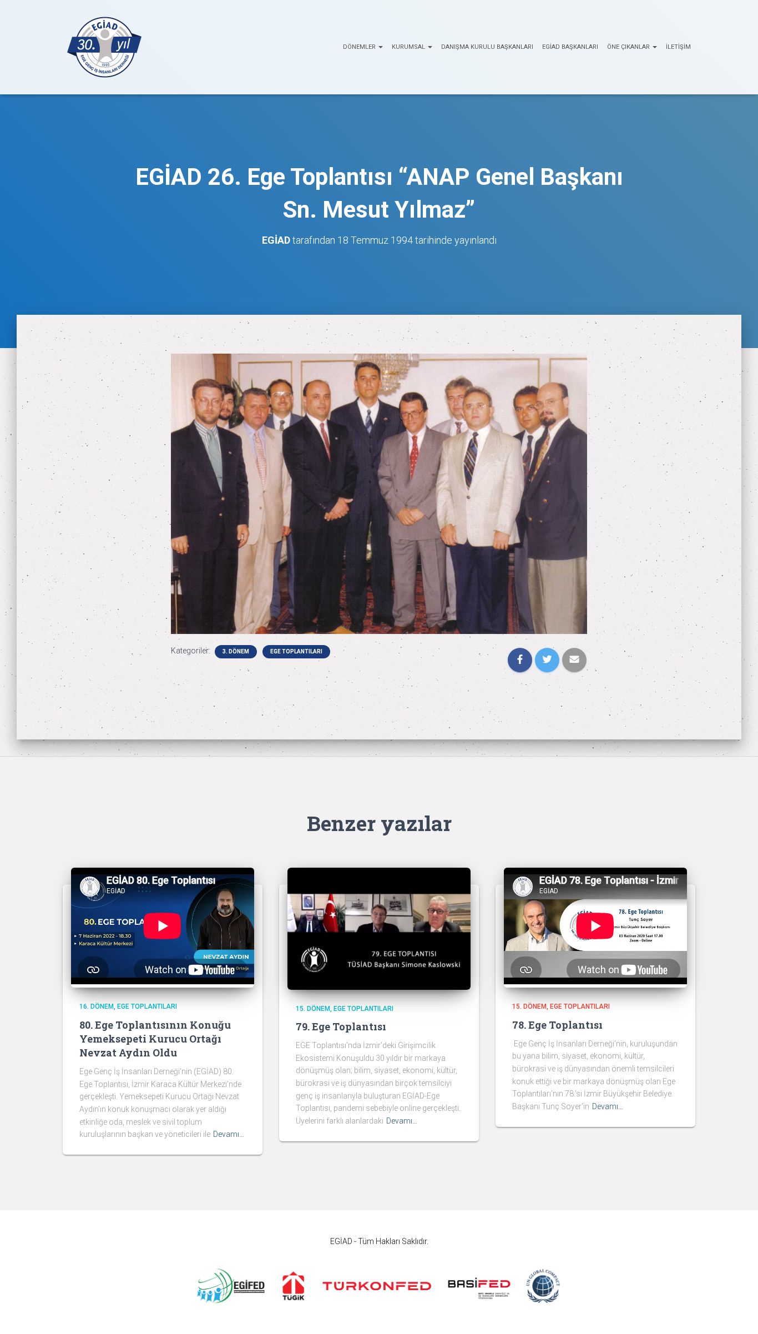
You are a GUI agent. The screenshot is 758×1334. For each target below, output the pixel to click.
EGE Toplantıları (296, 651)
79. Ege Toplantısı (341, 1026)
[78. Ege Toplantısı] (595, 981)
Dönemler (360, 47)
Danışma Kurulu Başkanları (487, 47)
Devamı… (228, 1134)
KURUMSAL (409, 47)
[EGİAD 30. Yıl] (104, 47)
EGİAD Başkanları (570, 47)
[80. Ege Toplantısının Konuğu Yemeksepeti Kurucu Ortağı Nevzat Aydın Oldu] (162, 981)
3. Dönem (236, 651)
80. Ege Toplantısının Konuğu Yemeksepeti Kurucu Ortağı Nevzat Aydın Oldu (155, 1038)
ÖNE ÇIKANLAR (629, 47)
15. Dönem (313, 1009)
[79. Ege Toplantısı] (379, 927)
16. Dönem (96, 1006)
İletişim (678, 47)
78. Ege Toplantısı (557, 1024)
